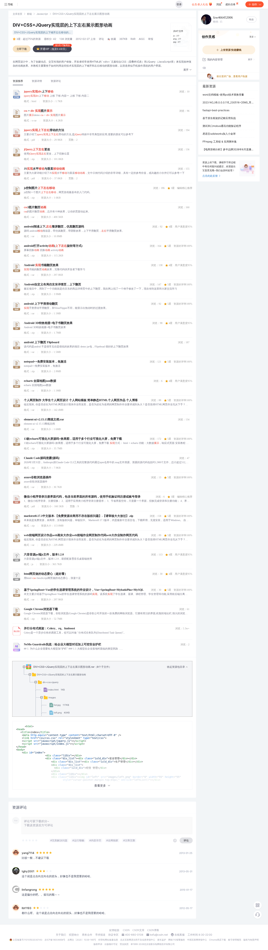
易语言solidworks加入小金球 (219, 133)
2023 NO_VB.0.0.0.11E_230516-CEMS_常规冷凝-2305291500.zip (229, 102)
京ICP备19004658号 (54, 939)
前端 (29, 13)
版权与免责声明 (251, 939)
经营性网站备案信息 (108, 939)
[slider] (30, 840)
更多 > (252, 36)
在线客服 (179, 934)
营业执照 (124, 944)
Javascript (42, 13)
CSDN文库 (138, 930)
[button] (187, 70)
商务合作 (87, 934)
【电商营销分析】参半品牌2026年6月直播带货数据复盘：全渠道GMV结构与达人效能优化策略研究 (229, 149)
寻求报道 (100, 934)
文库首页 (17, 13)
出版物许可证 (111, 944)
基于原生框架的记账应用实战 (219, 118)
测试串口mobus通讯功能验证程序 (222, 125)
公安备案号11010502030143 (27, 939)
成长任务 (230, 4)
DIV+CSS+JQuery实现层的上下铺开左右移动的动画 (43, 32)
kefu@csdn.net (159, 934)
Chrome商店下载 (217, 939)
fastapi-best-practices (216, 110)
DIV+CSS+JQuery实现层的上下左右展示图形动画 (62, 25)
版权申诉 (98, 944)
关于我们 (61, 934)
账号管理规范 (234, 939)
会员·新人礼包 (200, 4)
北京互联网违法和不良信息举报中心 (137, 939)
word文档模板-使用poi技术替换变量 (223, 94)
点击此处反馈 (210, 175)
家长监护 (161, 939)
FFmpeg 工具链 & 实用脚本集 (220, 141)
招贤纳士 (74, 934)
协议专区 (113, 934)
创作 (254, 4)
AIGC (142, 38)
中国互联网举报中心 (197, 939)
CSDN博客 (153, 930)
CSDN (126, 930)
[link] (17, 13)
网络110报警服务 (176, 939)
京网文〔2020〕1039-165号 (81, 939)
